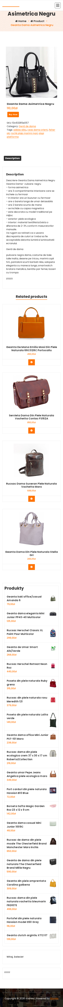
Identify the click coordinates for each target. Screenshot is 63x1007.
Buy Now (13, 114)
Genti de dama (27, 126)
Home (22, 21)
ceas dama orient (37, 129)
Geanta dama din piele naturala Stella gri (31, 553)
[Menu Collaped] (58, 5)
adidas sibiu (19, 129)
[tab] (12, 158)
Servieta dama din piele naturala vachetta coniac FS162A (31, 417)
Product (38, 21)
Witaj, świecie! (15, 956)
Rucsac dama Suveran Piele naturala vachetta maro (31, 485)
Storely (54, 998)
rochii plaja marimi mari (24, 133)
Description (12, 158)
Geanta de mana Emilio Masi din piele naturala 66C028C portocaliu (31, 348)
